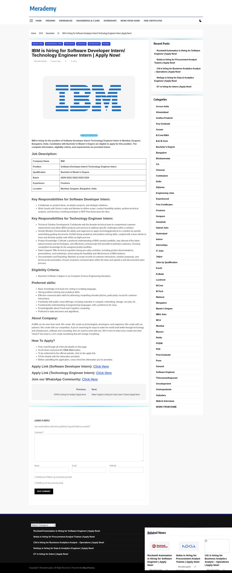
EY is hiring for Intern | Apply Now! (174, 86)
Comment (39, 432)
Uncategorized (163, 383)
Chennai (160, 170)
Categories (35, 522)
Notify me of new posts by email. (50, 483)
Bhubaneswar (163, 158)
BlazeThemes (89, 568)
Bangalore (38, 44)
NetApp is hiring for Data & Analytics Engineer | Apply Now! (63, 548)
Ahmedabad (162, 112)
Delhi (158, 181)
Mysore (160, 332)
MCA (158, 320)
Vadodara (161, 395)
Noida (159, 337)
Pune (158, 360)
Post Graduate (163, 355)
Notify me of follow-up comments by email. (54, 477)
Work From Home (130, 20)
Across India (162, 106)
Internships (110, 20)
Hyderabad (161, 233)
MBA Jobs (161, 314)
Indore (159, 239)
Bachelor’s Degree (165, 147)
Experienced (65, 20)
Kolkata (160, 274)
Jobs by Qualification (166, 262)
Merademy (43, 8)
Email (74, 465)
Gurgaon (81, 44)
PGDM (159, 343)
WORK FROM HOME (166, 407)
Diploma (160, 187)
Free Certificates (153, 20)
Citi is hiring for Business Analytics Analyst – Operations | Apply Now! (68, 542)
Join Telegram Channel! (89, 135)
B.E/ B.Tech (162, 141)
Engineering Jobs (54, 44)
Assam (159, 129)
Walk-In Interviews (165, 401)
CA (157, 164)
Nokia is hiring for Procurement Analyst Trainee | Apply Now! (188, 558)
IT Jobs (160, 251)
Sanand (160, 366)
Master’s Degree (164, 308)
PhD (158, 349)
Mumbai (106, 44)
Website (113, 465)
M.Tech (159, 291)
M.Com (159, 285)
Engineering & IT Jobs (88, 20)
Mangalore (161, 303)
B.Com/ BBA (162, 135)
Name (37, 465)
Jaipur (159, 256)
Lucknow (160, 280)
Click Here (101, 366)
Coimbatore (162, 176)
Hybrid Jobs (162, 228)
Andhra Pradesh (164, 118)
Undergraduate (163, 389)
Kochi (159, 268)
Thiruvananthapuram (166, 378)
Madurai (160, 297)
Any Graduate (163, 124)
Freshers (50, 20)
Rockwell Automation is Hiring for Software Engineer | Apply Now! (66, 531)
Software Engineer (165, 372)
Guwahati (161, 222)
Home (39, 20)
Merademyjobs (40, 61)
